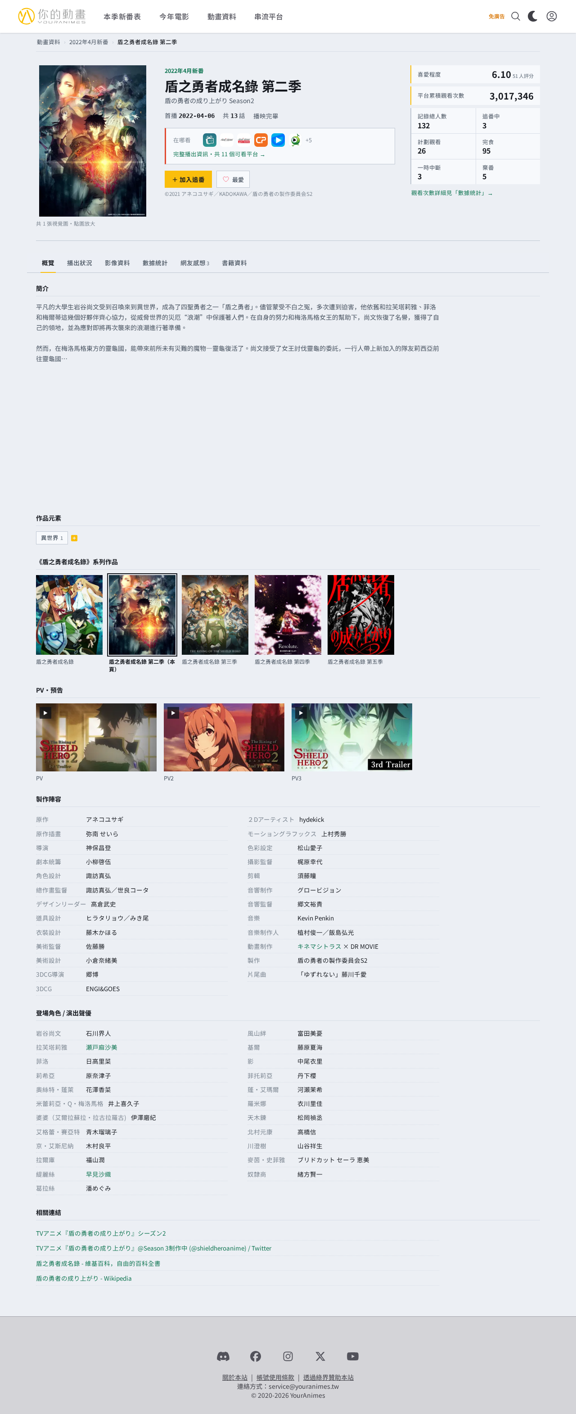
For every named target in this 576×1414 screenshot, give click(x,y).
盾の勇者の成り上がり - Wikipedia (84, 1278)
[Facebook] (255, 1356)
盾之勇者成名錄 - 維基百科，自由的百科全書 (98, 1263)
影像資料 (117, 262)
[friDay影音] (278, 140)
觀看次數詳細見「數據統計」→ (452, 192)
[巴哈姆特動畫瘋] (209, 140)
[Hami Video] (295, 140)
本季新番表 (122, 16)
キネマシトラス (319, 946)
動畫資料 (48, 41)
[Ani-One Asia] (227, 140)
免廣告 (497, 16)
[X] (320, 1356)
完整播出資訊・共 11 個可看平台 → (219, 154)
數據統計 (155, 262)
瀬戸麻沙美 (101, 1046)
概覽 (48, 262)
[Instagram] (288, 1356)
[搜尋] (515, 16)
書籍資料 (234, 262)
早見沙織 (98, 1173)
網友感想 (194, 262)
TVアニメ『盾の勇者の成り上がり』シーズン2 (101, 1232)
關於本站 (235, 1377)
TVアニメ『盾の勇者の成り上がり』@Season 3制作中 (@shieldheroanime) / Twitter (153, 1247)
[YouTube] (353, 1356)
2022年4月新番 (88, 41)
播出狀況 (79, 262)
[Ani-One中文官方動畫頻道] (244, 140)
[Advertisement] (288, 439)
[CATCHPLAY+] (261, 140)
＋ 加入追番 (188, 179)
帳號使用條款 (275, 1377)
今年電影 (174, 16)
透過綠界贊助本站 (328, 1377)
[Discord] (223, 1356)
